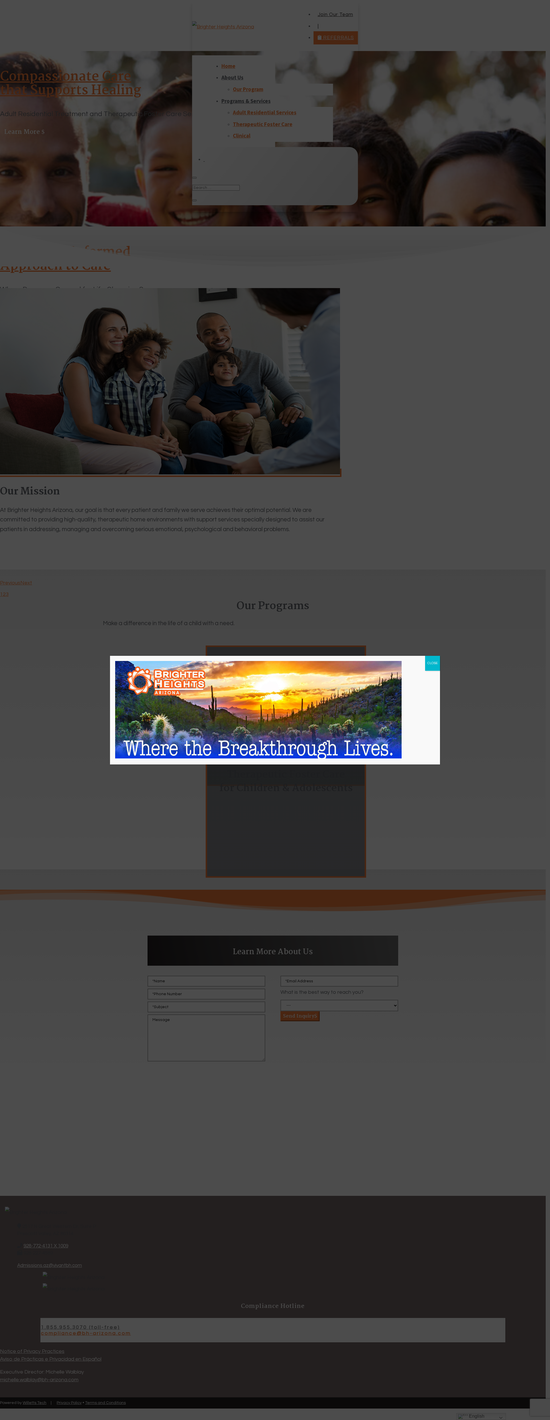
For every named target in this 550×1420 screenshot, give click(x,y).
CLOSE (432, 663)
